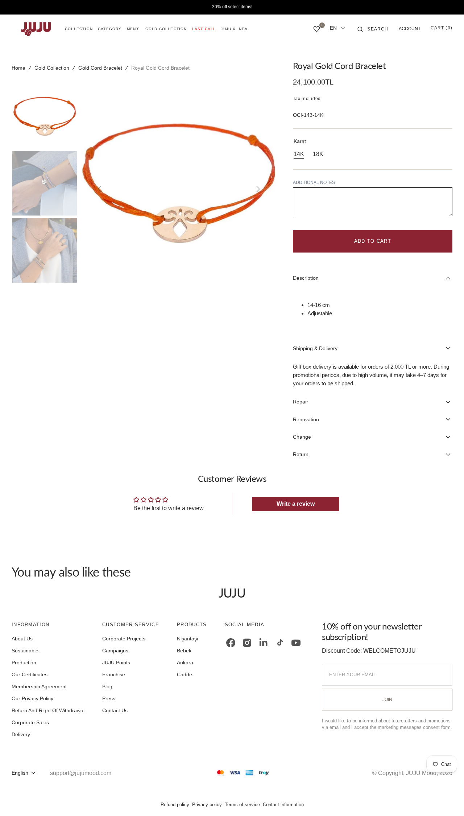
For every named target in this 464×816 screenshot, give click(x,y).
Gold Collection (51, 68)
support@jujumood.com (80, 773)
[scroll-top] (447, 799)
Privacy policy (207, 804)
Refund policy (175, 804)
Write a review (296, 504)
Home (18, 68)
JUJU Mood (421, 773)
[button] (372, 29)
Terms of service (242, 804)
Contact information (283, 804)
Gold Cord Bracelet (100, 68)
